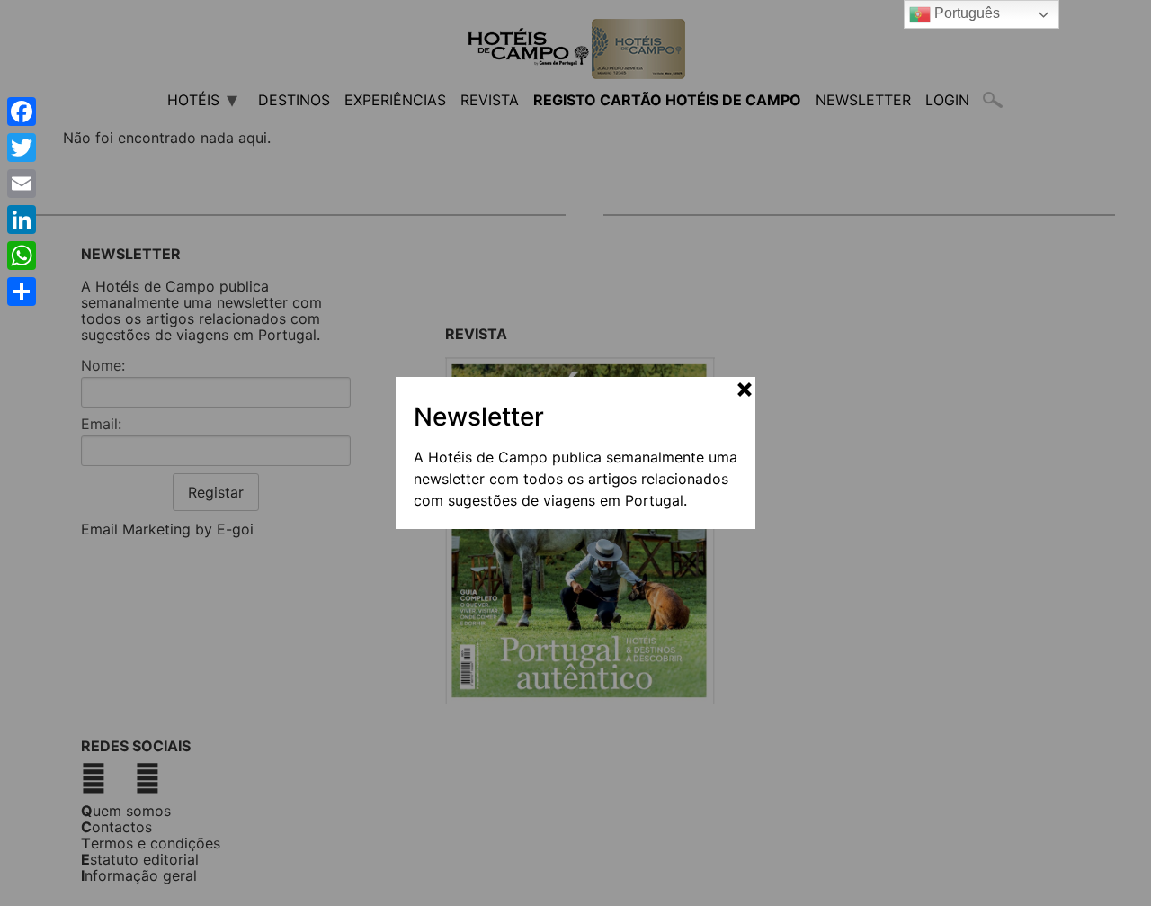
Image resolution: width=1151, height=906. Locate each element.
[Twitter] (22, 148)
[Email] (22, 184)
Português (965, 13)
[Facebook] (22, 112)
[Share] (22, 291)
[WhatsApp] (22, 256)
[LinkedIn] (22, 220)
